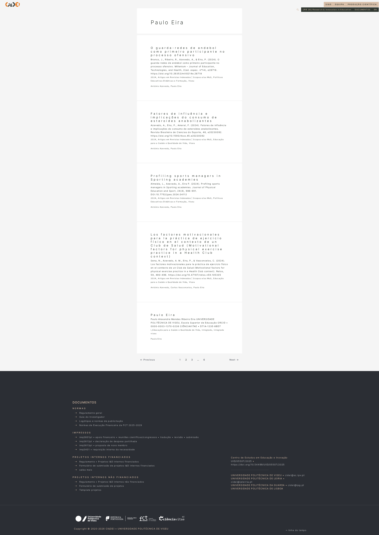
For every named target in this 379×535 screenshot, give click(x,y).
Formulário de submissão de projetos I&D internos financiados (117, 465)
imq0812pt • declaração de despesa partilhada (108, 441)
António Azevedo (160, 86)
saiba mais (85, 469)
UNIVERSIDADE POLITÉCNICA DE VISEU (143, 528)
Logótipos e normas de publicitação (101, 421)
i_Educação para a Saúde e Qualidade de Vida (175, 330)
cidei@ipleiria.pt (241, 481)
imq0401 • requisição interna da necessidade (107, 449)
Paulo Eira (176, 86)
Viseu (191, 81)
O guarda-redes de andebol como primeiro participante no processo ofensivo (188, 51)
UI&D (329, 4)
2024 (153, 77)
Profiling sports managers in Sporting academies (186, 177)
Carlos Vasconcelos (181, 287)
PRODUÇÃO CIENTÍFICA (362, 4)
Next (234, 359)
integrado (207, 330)
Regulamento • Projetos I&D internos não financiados (111, 481)
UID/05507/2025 (241, 461)
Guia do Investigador (92, 417)
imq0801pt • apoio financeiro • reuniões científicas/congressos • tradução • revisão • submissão (139, 437)
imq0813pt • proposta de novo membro (103, 445)
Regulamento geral (90, 413)
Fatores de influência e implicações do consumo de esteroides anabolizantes (184, 117)
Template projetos (90, 490)
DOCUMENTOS (362, 9)
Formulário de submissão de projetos (101, 486)
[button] (298, 9)
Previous (147, 359)
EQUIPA (339, 4)
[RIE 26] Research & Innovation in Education (327, 9)
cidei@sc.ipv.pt (295, 475)
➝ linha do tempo (295, 530)
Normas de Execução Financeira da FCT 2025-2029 (110, 425)
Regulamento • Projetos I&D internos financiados (109, 461)
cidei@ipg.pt (296, 485)
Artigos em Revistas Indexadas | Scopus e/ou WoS (185, 77)
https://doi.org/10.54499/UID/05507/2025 (258, 464)
